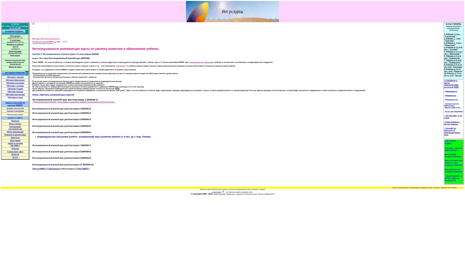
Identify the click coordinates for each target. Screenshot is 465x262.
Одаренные (54, 169)
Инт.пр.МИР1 (39, 169)
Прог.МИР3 (83, 169)
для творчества (15, 129)
